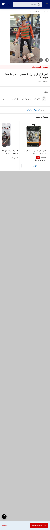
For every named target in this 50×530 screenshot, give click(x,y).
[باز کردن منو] (46, 4)
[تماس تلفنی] (4, 516)
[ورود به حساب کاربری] (9, 4)
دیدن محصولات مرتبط (39, 525)
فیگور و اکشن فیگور (35, 11)
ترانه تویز (45, 11)
